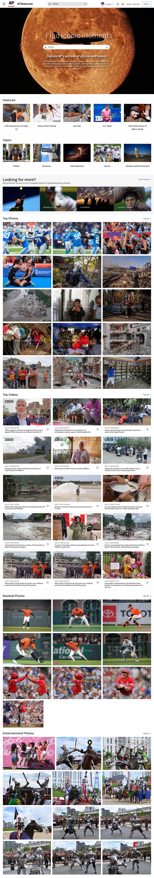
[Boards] (117, 4)
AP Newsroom (25, 4)
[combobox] (108, 3)
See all (146, 218)
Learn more (144, 179)
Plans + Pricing (133, 4)
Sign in (147, 4)
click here (87, 66)
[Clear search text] (86, 4)
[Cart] (122, 4)
